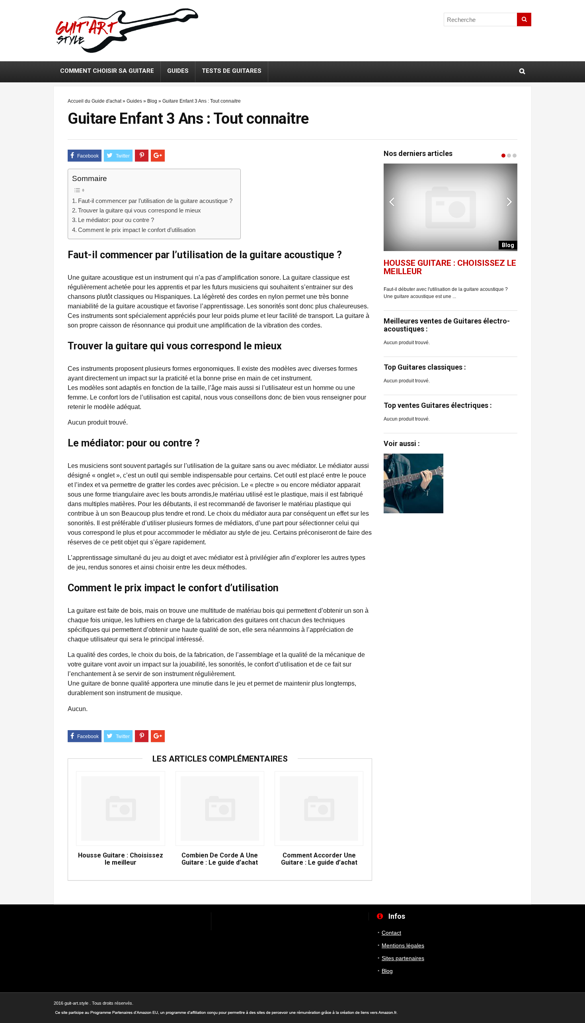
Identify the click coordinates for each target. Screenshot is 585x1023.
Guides (178, 70)
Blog (152, 101)
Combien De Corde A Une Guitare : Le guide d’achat (219, 859)
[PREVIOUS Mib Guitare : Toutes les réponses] (8, 492)
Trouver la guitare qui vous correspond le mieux (139, 210)
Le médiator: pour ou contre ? (116, 219)
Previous (392, 201)
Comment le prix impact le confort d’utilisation (136, 229)
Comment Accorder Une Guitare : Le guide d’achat (319, 859)
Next (509, 201)
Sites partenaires (403, 958)
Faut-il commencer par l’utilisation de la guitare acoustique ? (155, 200)
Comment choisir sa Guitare (107, 70)
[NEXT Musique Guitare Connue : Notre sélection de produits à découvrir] (577, 492)
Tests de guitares (231, 70)
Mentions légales (403, 945)
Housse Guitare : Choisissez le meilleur (120, 859)
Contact (391, 932)
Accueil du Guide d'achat (94, 101)
